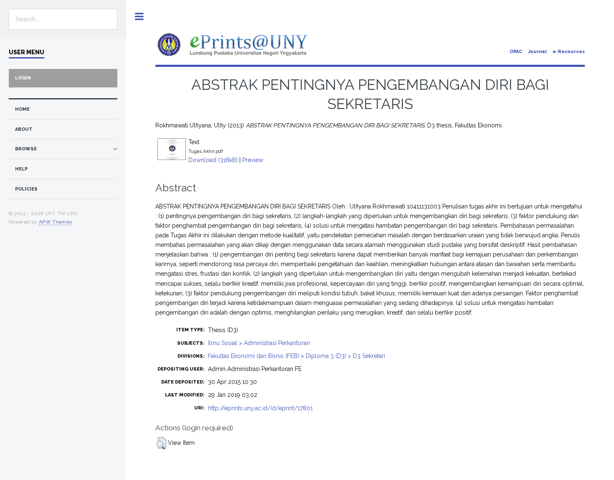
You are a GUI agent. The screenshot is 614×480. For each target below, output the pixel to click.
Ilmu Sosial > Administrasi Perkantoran (259, 343)
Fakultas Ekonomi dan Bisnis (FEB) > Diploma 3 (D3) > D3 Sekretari (296, 356)
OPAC (516, 51)
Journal (537, 51)
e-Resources (569, 51)
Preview (252, 160)
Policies (26, 189)
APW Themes (55, 222)
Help (21, 169)
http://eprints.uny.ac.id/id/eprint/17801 (260, 408)
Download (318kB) (213, 160)
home (22, 109)
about (24, 129)
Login (23, 78)
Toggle (139, 16)
